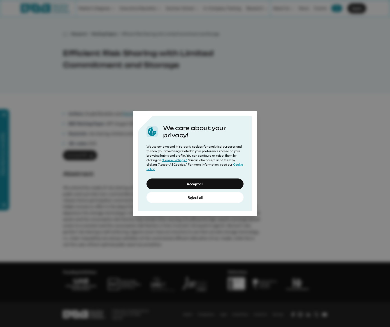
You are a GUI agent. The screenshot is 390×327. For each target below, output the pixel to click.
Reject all (195, 197)
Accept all (195, 184)
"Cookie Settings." (174, 160)
